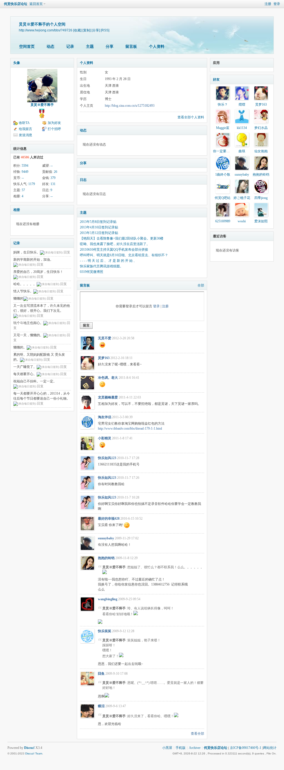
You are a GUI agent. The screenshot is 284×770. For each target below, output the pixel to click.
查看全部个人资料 (191, 117)
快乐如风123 (107, 458)
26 (55, 172)
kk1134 (242, 128)
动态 (50, 46)
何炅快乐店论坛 (15, 4)
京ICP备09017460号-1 (245, 748)
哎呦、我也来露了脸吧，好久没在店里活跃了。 (115, 244)
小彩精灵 (104, 438)
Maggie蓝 (222, 128)
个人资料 (156, 46)
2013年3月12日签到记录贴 (99, 233)
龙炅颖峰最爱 (108, 397)
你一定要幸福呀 (224, 151)
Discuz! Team (33, 753)
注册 (268, 4)
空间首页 (27, 46)
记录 (70, 46)
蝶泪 (101, 706)
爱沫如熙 (261, 221)
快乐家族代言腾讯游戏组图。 (101, 266)
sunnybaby (106, 538)
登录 (276, 4)
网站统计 (270, 748)
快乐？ (223, 104)
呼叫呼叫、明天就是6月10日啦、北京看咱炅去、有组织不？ (124, 255)
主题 (90, 46)
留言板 (131, 46)
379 (52, 178)
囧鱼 (101, 674)
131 (52, 184)
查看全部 (197, 734)
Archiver (195, 748)
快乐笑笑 (104, 631)
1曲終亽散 (222, 174)
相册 (16, 210)
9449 (25, 172)
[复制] (86, 30)
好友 (216, 79)
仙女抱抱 (261, 151)
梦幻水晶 (261, 128)
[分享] (96, 30)
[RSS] (105, 30)
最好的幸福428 (109, 518)
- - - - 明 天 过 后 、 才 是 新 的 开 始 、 (108, 261)
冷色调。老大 (108, 378)
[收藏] (77, 30)
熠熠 (242, 104)
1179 (31, 184)
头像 (16, 63)
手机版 (181, 748)
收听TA (24, 123)
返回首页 (36, 4)
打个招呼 (54, 129)
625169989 (222, 221)
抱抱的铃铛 (106, 558)
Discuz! (29, 748)
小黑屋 (167, 748)
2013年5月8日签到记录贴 (98, 222)
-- (51, 166)
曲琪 (242, 151)
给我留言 (25, 129)
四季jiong (261, 198)
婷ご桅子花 (242, 198)
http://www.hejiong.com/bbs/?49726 (45, 30)
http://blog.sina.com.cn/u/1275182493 (129, 106)
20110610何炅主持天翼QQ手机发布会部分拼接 (114, 249)
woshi (242, 221)
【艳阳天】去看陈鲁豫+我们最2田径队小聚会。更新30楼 (121, 238)
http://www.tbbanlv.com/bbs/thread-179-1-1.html (130, 428)
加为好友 (54, 123)
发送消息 (25, 135)
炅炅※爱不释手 (42, 105)
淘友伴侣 (104, 417)
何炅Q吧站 (222, 198)
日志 (83, 180)
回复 (67, 252)
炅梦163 (104, 358)
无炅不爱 (104, 338)
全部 (200, 285)
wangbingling (107, 599)
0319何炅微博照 (91, 272)
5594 (25, 166)
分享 (109, 46)
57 (23, 190)
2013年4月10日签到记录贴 (99, 227)
